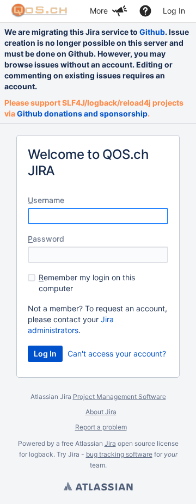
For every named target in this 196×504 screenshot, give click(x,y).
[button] (121, 11)
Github (152, 31)
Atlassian (98, 487)
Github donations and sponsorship (82, 113)
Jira (110, 443)
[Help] (145, 11)
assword (46, 238)
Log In (174, 10)
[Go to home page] (39, 11)
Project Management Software (119, 396)
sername (46, 200)
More (99, 10)
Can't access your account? (117, 353)
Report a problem (101, 427)
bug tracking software (119, 454)
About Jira (101, 412)
